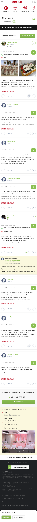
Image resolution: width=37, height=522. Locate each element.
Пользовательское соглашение (11, 502)
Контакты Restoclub (8, 498)
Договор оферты (7, 495)
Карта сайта (24, 505)
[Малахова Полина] (3, 217)
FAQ (23, 498)
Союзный (7, 18)
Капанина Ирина (12, 42)
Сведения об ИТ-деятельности (11, 505)
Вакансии (17, 498)
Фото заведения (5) (18, 451)
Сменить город (18, 517)
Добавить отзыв (27, 35)
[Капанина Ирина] (3, 43)
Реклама (22, 495)
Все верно (6, 517)
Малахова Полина (12, 215)
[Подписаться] (34, 43)
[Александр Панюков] (2, 259)
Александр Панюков (11, 260)
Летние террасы (15, 12)
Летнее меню (25, 11)
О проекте (16, 495)
